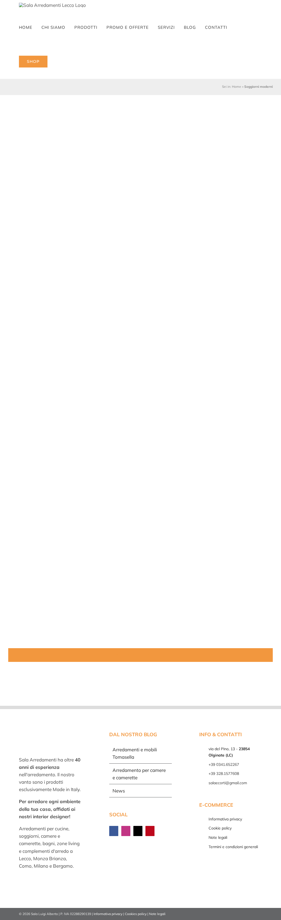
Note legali (218, 837)
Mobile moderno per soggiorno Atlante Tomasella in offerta (230, 591)
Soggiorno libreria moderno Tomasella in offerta (229, 197)
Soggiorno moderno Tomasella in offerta (139, 193)
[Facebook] (113, 831)
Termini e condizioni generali (233, 846)
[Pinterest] (149, 831)
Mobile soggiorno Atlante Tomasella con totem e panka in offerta (140, 466)
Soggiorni (54, 212)
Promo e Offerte (29, 212)
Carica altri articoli (140, 655)
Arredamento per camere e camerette (139, 773)
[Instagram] (125, 831)
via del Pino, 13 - (229, 752)
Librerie (112, 204)
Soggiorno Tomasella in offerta (230, 327)
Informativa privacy (225, 819)
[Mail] (137, 831)
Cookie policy (220, 828)
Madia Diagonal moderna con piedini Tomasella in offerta (48, 197)
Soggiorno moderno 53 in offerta (138, 327)
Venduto (22, 339)
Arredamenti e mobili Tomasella (135, 753)
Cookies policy (136, 914)
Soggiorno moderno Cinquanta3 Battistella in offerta (230, 453)
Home (236, 86)
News (119, 791)
